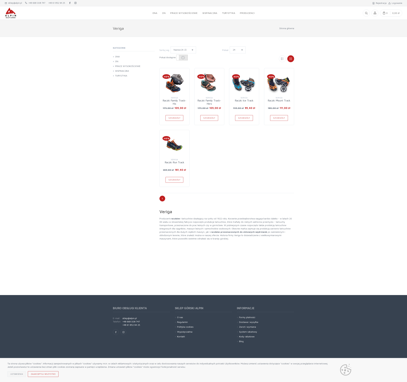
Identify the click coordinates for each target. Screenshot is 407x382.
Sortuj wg (164, 50)
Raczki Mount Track (279, 100)
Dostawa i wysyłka (248, 322)
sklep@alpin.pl (14, 3)
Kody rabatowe (247, 336)
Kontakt (181, 336)
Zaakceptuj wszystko (43, 374)
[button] (182, 57)
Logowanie (396, 3)
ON (116, 61)
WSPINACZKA (122, 70)
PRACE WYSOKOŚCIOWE (127, 66)
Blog (241, 341)
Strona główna (286, 28)
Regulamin (182, 322)
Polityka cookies (185, 326)
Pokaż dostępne (167, 57)
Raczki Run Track (174, 162)
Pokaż (225, 50)
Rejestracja (380, 3)
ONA (117, 56)
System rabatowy (248, 331)
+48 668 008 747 (36, 3)
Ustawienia (16, 374)
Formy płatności (247, 317)
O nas (180, 317)
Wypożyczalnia (184, 331)
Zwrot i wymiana (247, 326)
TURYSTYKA (121, 75)
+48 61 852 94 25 (56, 3)
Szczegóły (174, 118)
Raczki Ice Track (244, 100)
